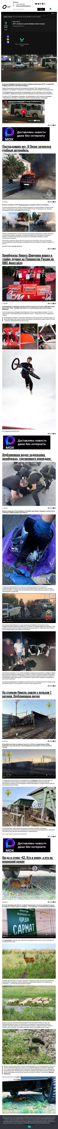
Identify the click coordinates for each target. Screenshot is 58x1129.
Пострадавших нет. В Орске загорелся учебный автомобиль (27, 148)
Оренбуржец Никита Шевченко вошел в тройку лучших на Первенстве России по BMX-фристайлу (28, 259)
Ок (29, 1126)
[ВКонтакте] (8, 36)
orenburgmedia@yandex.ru (23, 6)
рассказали (8, 940)
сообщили (34, 780)
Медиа (10, 16)
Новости (18, 21)
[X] (53, 125)
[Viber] (55, 125)
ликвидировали (23, 205)
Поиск (41, 9)
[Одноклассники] (8, 39)
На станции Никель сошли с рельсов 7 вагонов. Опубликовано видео (27, 694)
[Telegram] (8, 42)
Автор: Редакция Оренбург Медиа (22, 44)
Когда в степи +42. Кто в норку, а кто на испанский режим (27, 859)
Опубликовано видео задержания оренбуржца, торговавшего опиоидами (27, 456)
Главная (5, 16)
